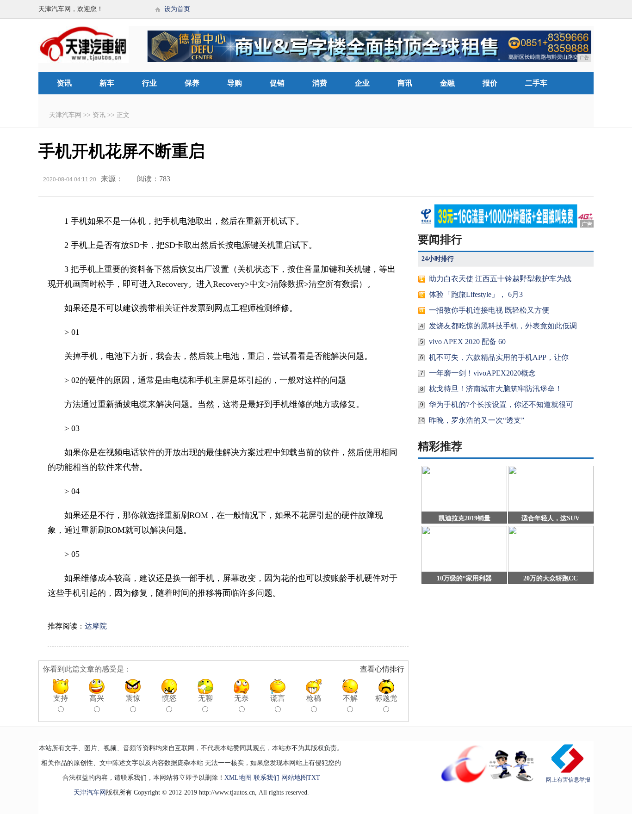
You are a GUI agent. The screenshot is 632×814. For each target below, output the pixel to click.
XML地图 (238, 777)
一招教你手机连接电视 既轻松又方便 (489, 310)
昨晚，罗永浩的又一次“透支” (476, 420)
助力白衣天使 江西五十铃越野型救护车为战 (500, 279)
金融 (447, 83)
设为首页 (177, 9)
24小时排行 (437, 258)
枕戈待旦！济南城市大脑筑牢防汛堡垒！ (495, 389)
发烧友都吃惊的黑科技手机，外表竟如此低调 (503, 326)
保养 (192, 83)
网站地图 (294, 777)
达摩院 (96, 626)
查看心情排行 (382, 669)
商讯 (404, 83)
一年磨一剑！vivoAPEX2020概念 (482, 373)
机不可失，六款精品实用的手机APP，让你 (499, 357)
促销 (277, 83)
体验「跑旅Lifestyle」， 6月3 (476, 294)
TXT (313, 777)
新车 (106, 83)
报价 (490, 83)
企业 (362, 83)
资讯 (64, 83)
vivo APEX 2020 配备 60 (467, 341)
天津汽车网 (65, 114)
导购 (234, 83)
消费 (319, 83)
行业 (149, 83)
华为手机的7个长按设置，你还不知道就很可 (501, 404)
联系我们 (266, 777)
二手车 (536, 83)
